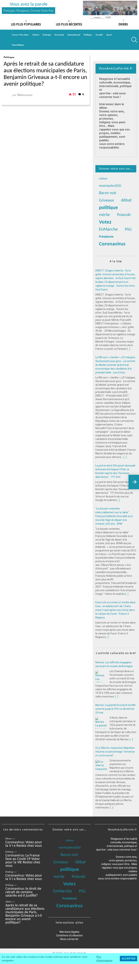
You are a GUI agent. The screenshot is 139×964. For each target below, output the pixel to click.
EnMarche (108, 229)
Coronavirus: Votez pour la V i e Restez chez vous (23, 844)
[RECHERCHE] (134, 39)
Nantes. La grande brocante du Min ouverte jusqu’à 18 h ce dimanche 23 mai (115, 708)
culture (103, 178)
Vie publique (18, 44)
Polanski (124, 215)
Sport (109, 34)
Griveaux (106, 200)
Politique (88, 34)
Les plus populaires (26, 24)
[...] (128, 348)
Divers (123, 24)
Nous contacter (69, 939)
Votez (105, 222)
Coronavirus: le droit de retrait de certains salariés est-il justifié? (23, 892)
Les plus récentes (69, 24)
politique (108, 207)
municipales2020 (110, 186)
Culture (35, 34)
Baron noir (108, 193)
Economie (59, 34)
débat (126, 200)
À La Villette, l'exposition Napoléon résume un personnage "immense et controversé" (115, 751)
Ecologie (47, 34)
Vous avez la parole (28, 4)
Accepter (128, 958)
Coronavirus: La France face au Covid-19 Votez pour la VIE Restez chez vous (22, 861)
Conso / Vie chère (20, 34)
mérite (104, 215)
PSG (128, 230)
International (73, 34)
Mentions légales (69, 931)
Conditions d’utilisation (69, 935)
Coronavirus (112, 244)
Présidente (106, 237)
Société (99, 34)
